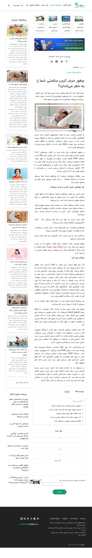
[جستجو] (9, 5)
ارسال (59, 492)
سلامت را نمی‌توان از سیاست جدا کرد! (40, 29)
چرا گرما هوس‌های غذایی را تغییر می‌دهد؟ (18, 39)
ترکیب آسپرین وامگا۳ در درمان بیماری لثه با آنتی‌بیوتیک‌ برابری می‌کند (18, 480)
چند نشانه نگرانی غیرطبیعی (18, 182)
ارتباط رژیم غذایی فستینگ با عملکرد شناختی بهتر (18, 226)
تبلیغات (64, 519)
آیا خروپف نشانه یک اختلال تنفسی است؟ (65, 417)
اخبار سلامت (67, 5)
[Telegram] (56, 61)
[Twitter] (61, 61)
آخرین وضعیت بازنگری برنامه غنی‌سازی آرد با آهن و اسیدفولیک (17, 436)
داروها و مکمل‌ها (34, 5)
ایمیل (59, 449)
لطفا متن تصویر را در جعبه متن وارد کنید (72, 481)
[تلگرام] (34, 518)
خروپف (67, 392)
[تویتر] (27, 518)
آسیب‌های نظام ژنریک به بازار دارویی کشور (18, 456)
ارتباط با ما (73, 519)
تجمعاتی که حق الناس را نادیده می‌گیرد (19, 425)
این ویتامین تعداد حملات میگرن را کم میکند (18, 263)
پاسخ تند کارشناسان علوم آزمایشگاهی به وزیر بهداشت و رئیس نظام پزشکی (18, 403)
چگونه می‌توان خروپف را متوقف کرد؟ (67, 421)
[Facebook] (66, 61)
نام (59, 438)
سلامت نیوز (79, 5)
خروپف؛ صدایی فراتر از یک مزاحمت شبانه (66, 406)
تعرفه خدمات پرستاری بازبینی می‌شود (20, 415)
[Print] (51, 61)
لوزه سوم (52, 247)
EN (27, 5)
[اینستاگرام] (31, 518)
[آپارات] (37, 518)
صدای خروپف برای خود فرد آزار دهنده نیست (65, 410)
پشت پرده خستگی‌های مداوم (17, 147)
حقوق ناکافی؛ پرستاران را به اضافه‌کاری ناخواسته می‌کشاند (18, 468)
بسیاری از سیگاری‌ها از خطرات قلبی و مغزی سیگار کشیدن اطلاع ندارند (18, 310)
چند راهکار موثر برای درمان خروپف (68, 413)
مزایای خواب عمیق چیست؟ (18, 84)
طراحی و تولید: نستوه (74, 544)
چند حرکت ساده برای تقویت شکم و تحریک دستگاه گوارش (17, 352)
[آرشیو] (21, 518)
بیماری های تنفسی (74, 72)
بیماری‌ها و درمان (55, 5)
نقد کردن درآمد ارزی (22, 383)
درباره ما (82, 519)
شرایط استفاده (55, 519)
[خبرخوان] (24, 518)
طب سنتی (44, 5)
